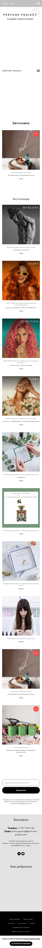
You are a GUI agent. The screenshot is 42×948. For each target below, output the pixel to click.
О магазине (11, 923)
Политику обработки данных (31, 939)
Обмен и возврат (28, 919)
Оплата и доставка (14, 919)
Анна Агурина (22, 923)
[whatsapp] (23, 853)
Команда (32, 923)
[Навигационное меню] (38, 3)
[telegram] (19, 853)
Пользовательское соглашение (21, 927)
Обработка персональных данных (21, 931)
